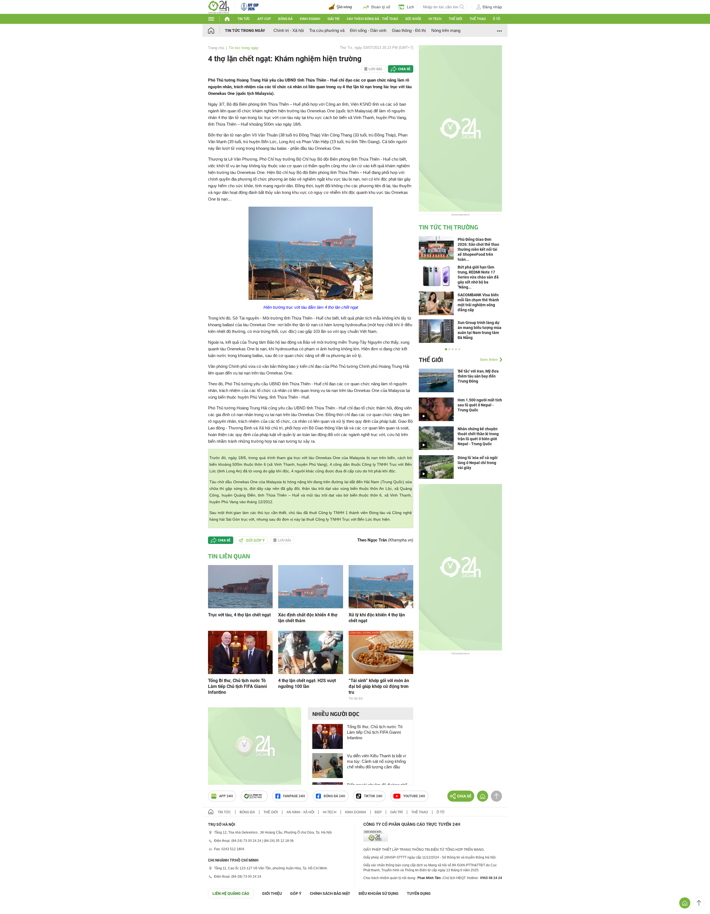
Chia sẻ (404, 69)
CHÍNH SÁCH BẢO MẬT (330, 893)
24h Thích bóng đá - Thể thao (372, 19)
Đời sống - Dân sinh (368, 30)
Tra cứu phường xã (326, 30)
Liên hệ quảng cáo (230, 893)
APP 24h (226, 796)
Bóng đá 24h (334, 796)
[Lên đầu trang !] (698, 902)
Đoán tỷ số (380, 7)
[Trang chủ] (216, 30)
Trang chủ (216, 48)
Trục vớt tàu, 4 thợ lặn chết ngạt (239, 614)
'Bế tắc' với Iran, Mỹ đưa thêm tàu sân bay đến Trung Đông (478, 376)
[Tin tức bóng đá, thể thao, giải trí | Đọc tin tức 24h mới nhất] (218, 6)
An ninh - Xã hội (300, 812)
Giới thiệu (272, 893)
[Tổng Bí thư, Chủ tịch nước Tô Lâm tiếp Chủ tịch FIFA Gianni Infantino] (240, 652)
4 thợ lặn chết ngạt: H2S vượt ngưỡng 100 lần (307, 683)
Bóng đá (285, 19)
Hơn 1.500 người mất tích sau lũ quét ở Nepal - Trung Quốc (480, 405)
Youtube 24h (414, 796)
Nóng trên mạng (445, 30)
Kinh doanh (310, 19)
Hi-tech (435, 19)
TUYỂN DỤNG (419, 893)
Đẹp (378, 812)
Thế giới (455, 19)
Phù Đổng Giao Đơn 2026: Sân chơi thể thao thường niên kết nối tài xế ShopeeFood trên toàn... (478, 249)
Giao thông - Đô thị (409, 30)
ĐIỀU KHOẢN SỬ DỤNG (379, 893)
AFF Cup (264, 19)
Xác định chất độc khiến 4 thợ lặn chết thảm (307, 617)
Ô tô (496, 19)
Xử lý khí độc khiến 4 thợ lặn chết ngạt (377, 617)
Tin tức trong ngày (245, 30)
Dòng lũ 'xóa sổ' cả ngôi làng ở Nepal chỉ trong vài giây (478, 462)
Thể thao (478, 19)
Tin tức (243, 19)
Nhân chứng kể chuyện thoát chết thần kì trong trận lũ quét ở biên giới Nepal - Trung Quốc (478, 436)
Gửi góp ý (255, 540)
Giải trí (333, 19)
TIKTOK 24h (373, 796)
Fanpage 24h (294, 796)
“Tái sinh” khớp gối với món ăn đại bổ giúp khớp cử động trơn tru (379, 686)
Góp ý (295, 893)
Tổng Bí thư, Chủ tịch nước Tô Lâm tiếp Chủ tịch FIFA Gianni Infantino (237, 686)
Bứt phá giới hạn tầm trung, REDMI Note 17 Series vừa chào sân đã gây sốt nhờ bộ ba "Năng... (478, 277)
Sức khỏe (413, 19)
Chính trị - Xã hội (288, 30)
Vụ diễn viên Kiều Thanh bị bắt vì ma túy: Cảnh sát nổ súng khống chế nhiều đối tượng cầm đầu (376, 761)
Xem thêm (489, 359)
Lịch (410, 7)
